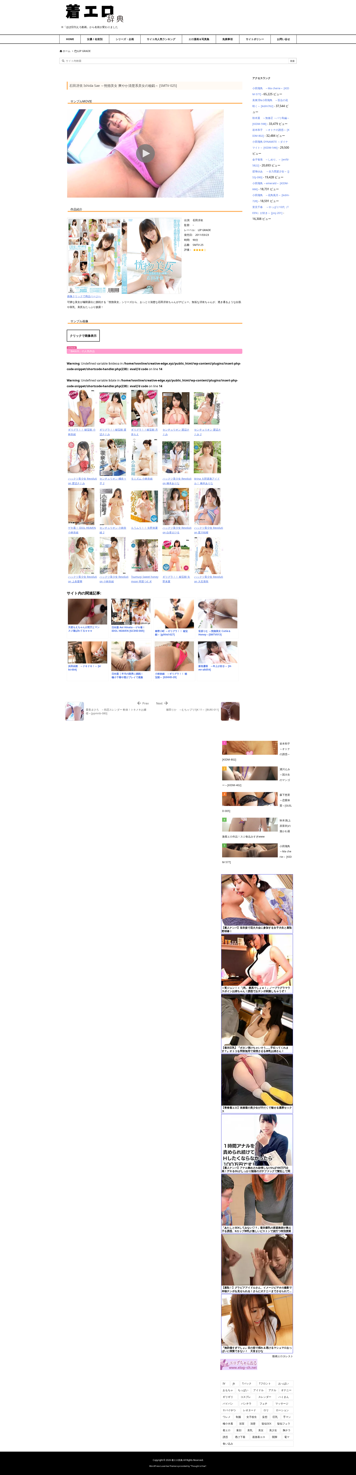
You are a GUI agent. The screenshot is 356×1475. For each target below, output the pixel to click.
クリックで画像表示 (83, 336)
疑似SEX (266, 1423)
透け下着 (240, 1437)
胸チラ (287, 1430)
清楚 (253, 1423)
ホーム (66, 51)
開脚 (274, 1437)
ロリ (266, 1410)
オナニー (286, 1390)
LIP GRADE (84, 51)
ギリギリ (228, 1397)
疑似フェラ (283, 1423)
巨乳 (275, 1417)
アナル (272, 1390)
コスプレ (245, 1397)
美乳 (250, 1430)
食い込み (228, 1443)
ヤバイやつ (229, 1410)
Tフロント (265, 1383)
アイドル (258, 1390)
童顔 (238, 1430)
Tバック (246, 1383)
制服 (238, 1417)
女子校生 (251, 1417)
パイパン (228, 1403)
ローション (282, 1410)
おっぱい (283, 1383)
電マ (286, 1437)
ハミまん (283, 1397)
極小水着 (228, 1423)
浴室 (241, 1423)
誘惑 (225, 1437)
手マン (287, 1417)
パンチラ (246, 1403)
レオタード (249, 1410)
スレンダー (264, 1397)
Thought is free (198, 1466)
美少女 (273, 1430)
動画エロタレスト (282, 1356)
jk (234, 1383)
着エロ (226, 1430)
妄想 (264, 1417)
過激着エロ (258, 1437)
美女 (260, 1430)
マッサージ (281, 1403)
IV (224, 1383)
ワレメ (226, 1417)
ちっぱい (243, 1390)
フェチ (263, 1403)
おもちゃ (228, 1390)
